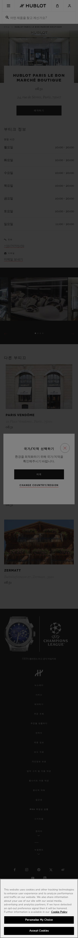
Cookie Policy (59, 912)
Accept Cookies (39, 931)
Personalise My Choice (39, 920)
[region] (39, 908)
